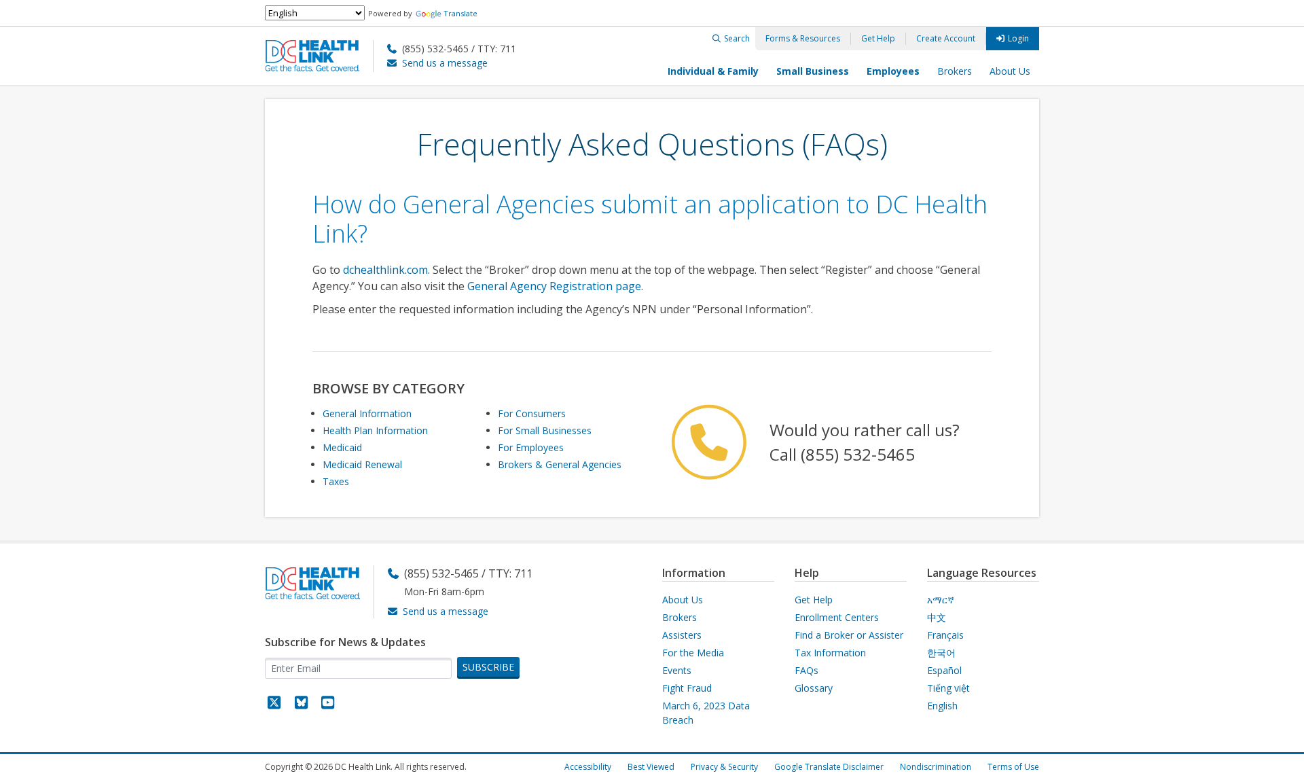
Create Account (945, 38)
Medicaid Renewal (362, 464)
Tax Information (830, 652)
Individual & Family (713, 71)
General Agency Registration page (554, 286)
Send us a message (445, 62)
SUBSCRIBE (488, 666)
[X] (274, 704)
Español (944, 670)
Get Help (878, 38)
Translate (460, 13)
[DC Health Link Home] (319, 54)
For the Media (693, 652)
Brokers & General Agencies (559, 464)
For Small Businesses (545, 430)
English (942, 705)
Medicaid (342, 447)
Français (945, 634)
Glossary (814, 687)
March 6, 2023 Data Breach (706, 712)
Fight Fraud (687, 687)
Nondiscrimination (935, 767)
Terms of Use (1013, 767)
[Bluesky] (301, 704)
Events (676, 670)
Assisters (682, 634)
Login (1018, 38)
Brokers (954, 71)
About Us (1010, 71)
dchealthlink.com (385, 269)
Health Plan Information (375, 430)
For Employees (531, 447)
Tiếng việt (948, 687)
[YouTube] (328, 704)
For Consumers (532, 413)
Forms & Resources (802, 38)
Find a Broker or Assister (849, 634)
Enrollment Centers (837, 617)
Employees (893, 71)
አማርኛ (940, 599)
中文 (936, 617)
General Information (367, 413)
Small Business (812, 71)
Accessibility (587, 767)
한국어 (941, 652)
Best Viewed (651, 767)
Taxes (336, 481)
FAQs (806, 670)
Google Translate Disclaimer (829, 767)
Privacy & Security (724, 767)
